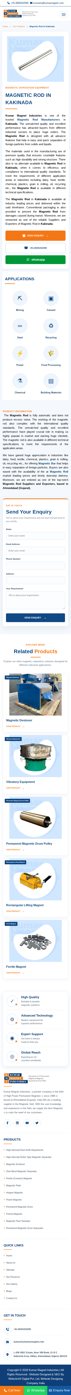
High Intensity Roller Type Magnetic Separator (29, 1157)
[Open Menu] (63, 14)
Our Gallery (11, 1284)
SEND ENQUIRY (35, 235)
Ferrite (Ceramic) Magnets (19, 1178)
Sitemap (10, 1270)
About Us (10, 1263)
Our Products (19, 26)
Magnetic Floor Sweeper (18, 1221)
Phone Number (13, 559)
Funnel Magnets (14, 1214)
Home (5, 26)
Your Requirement (14, 589)
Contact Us (11, 1298)
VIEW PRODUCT (15, 726)
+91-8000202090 (19, 3)
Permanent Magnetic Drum (19, 1207)
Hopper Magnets (14, 1192)
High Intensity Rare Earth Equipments (24, 1150)
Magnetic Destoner (15, 1164)
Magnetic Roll (59, 471)
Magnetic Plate (13, 1185)
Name (8, 529)
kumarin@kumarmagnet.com (48, 3)
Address (10, 574)
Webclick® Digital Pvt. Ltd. (24, 1378)
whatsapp (38, 259)
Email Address (13, 544)
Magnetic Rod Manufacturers (38, 119)
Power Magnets (14, 1199)
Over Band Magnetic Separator (21, 1171)
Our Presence (13, 1277)
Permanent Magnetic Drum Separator (24, 1228)
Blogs (9, 1291)
